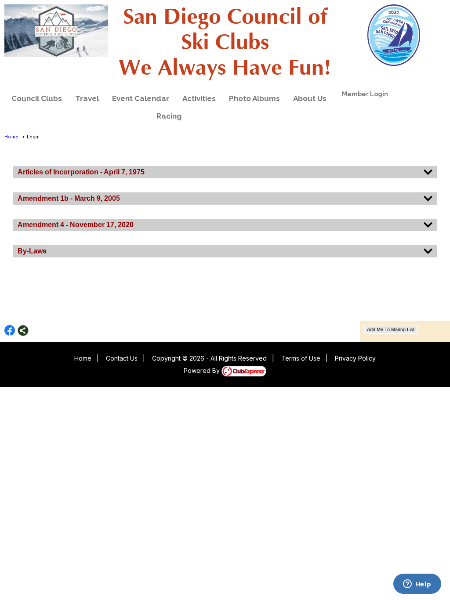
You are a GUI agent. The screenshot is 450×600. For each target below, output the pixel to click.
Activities (199, 98)
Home (11, 137)
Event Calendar (140, 98)
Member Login (365, 94)
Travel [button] (87, 98)
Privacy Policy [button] (355, 358)
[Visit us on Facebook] (9, 330)
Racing (168, 116)
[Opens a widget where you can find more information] (417, 585)
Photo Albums (254, 98)
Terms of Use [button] (300, 358)
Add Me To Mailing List (390, 329)
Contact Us (122, 358)
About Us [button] (310, 98)
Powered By (202, 370)
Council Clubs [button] (36, 98)
